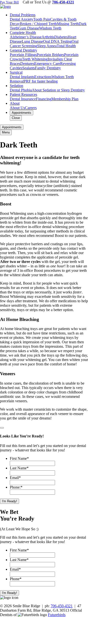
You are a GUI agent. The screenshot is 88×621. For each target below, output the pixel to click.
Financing (43, 99)
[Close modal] (2, 428)
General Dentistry (23, 50)
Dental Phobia (21, 90)
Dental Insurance (23, 99)
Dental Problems (22, 15)
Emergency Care (47, 63)
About (15, 103)
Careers (31, 108)
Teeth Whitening (35, 59)
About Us (17, 108)
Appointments (21, 113)
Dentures (27, 63)
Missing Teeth (68, 24)
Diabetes (61, 37)
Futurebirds (57, 615)
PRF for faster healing (41, 81)
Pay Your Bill (9, 2)
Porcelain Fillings (23, 55)
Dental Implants (22, 77)
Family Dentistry (48, 68)
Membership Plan (64, 99)
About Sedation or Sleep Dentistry (58, 90)
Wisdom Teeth (50, 28)
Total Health (66, 46)
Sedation (16, 86)
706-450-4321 (63, 2)
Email (15, 478)
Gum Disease (28, 28)
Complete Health (23, 32)
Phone (16, 579)
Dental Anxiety (21, 19)
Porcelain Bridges (50, 55)
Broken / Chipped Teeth (38, 24)
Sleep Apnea (47, 46)
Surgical (16, 72)
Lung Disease (32, 41)
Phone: (16, 487)
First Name (19, 458)
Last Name (19, 468)
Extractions (43, 77)
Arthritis (48, 37)
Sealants (28, 68)
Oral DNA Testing (57, 41)
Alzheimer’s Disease (26, 37)
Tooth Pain (41, 19)
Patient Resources (23, 94)
